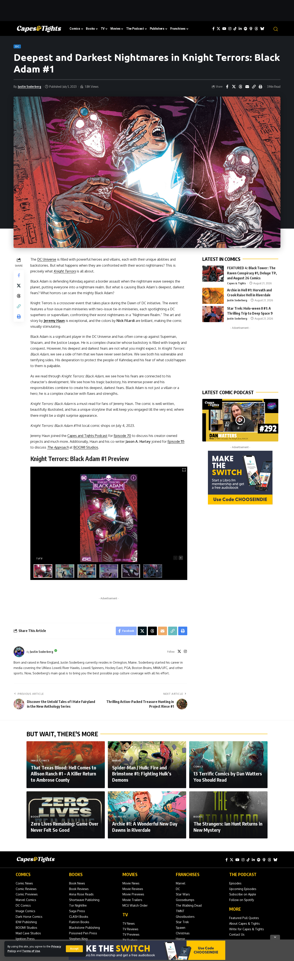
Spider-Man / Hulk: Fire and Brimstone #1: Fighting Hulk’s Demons (141, 773)
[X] (218, 29)
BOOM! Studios (85, 447)
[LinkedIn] (240, 29)
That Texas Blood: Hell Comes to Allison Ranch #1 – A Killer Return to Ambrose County (63, 773)
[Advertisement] (147, 9)
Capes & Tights (236, 283)
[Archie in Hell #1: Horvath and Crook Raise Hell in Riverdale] (213, 296)
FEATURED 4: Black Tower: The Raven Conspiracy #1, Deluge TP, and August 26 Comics (252, 273)
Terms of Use (31, 951)
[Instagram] (229, 29)
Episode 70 (122, 436)
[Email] (247, 86)
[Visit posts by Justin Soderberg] (19, 651)
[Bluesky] (262, 29)
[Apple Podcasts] (251, 29)
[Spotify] (245, 29)
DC (17, 46)
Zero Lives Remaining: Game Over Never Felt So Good (64, 827)
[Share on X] (234, 86)
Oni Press (119, 816)
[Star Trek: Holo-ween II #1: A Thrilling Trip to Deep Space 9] (213, 314)
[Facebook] (213, 29)
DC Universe (46, 259)
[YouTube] (224, 29)
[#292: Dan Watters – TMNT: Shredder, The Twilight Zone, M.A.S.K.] (240, 420)
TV (125, 914)
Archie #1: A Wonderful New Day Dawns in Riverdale (144, 827)
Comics (198, 766)
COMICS (23, 874)
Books (35, 816)
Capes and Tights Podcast (87, 436)
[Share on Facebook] (227, 86)
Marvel (117, 760)
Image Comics (40, 760)
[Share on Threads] (240, 86)
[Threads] (256, 29)
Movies (130, 874)
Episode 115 (175, 441)
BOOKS (76, 874)
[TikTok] (235, 29)
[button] (74, 948)
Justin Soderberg (29, 86)
